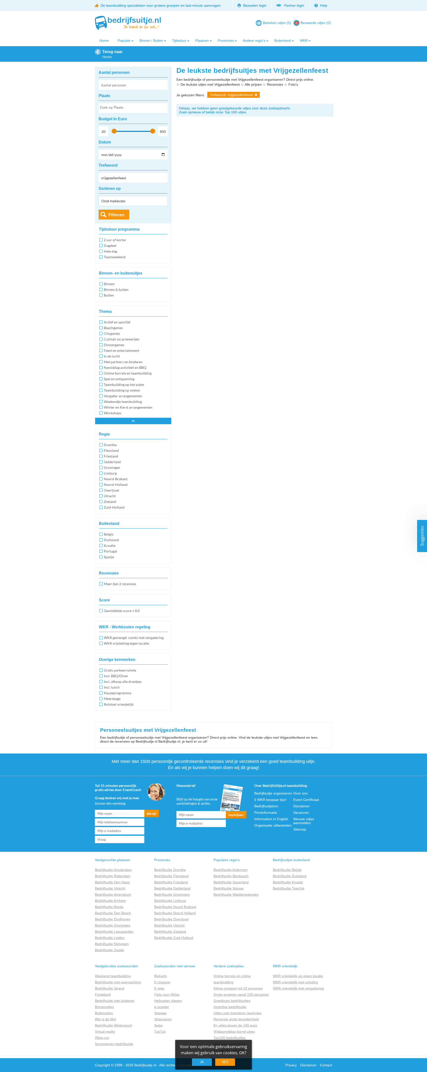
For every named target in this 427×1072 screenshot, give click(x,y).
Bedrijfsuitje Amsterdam (113, 870)
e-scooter (161, 1007)
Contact (326, 1065)
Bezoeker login (254, 5)
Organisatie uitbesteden (273, 825)
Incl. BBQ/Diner (116, 676)
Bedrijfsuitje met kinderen (114, 1001)
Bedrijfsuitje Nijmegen (112, 944)
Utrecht (110, 496)
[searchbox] (133, 108)
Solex (158, 1025)
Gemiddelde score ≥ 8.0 (122, 611)
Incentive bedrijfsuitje (230, 1007)
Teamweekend (115, 257)
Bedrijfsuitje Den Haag (112, 882)
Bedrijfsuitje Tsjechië (288, 888)
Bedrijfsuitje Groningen (112, 925)
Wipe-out (102, 1038)
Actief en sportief (117, 322)
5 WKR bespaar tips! (270, 800)
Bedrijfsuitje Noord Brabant (175, 907)
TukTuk (160, 1031)
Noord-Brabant (116, 479)
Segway (160, 1013)
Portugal (110, 551)
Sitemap (299, 829)
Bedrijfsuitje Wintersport (113, 1025)
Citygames (112, 333)
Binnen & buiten (116, 289)
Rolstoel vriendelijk (118, 704)
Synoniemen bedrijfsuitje (114, 1044)
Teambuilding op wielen (122, 390)
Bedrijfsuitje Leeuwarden (114, 931)
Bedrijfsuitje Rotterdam (112, 876)
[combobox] (133, 108)
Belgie (108, 534)
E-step (159, 988)
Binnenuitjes (104, 1007)
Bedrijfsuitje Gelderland (172, 888)
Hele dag (110, 251)
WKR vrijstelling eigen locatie (126, 643)
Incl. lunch (112, 687)
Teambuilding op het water (124, 384)
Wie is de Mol (105, 1019)
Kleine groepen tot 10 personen (238, 988)
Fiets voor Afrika (166, 994)
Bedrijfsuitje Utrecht (110, 888)
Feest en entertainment (121, 350)
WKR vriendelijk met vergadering (298, 988)
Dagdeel (110, 245)
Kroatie (109, 545)
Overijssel (111, 490)
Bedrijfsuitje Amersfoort (113, 894)
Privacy (291, 1065)
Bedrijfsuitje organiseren (273, 793)
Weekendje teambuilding (123, 401)
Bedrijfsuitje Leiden (110, 938)
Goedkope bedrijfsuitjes (232, 1001)
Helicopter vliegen (168, 1001)
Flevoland (111, 450)
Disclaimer (301, 806)
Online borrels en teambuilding (127, 373)
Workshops (112, 413)
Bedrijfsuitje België (287, 870)
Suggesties (422, 536)
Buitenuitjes (104, 1013)
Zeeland (110, 501)
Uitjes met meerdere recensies (237, 1013)
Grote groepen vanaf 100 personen (241, 994)
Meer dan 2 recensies (120, 584)
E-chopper (162, 982)
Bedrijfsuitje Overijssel (171, 919)
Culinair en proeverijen (121, 339)
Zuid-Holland (114, 507)
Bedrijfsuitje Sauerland (231, 882)
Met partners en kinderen (123, 362)
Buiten (109, 295)
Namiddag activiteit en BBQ (125, 367)
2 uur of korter (115, 240)
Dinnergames (114, 345)
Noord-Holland (116, 484)
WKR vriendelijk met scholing (295, 982)
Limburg (110, 473)
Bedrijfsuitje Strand (109, 988)
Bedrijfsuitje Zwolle (109, 950)
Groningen (112, 467)
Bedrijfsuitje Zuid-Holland (173, 938)
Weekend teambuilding (113, 976)
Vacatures (301, 812)
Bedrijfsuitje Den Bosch (113, 913)
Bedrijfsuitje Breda (109, 907)
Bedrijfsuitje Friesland (171, 882)
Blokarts (160, 976)
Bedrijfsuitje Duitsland (289, 876)
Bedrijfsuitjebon (266, 806)
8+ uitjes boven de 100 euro (235, 1025)
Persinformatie (265, 812)
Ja (202, 1062)
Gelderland (112, 462)
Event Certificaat (306, 800)
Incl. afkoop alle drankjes (123, 681)
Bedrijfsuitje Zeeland (170, 931)
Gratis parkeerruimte (120, 670)
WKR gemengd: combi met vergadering (134, 637)
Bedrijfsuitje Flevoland (171, 876)
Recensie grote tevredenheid (236, 1019)
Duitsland (111, 540)
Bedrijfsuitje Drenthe (170, 870)
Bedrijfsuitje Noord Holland (175, 913)
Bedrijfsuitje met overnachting (118, 982)
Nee (225, 1062)
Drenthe (110, 445)
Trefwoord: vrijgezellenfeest (232, 95)
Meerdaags (112, 698)
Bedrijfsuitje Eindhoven (112, 919)
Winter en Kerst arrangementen (128, 407)
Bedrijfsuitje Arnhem (110, 901)
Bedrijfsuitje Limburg (170, 901)
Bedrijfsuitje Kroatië (288, 882)
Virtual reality (105, 1031)
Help (323, 5)
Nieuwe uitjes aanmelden (303, 821)
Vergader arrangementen (123, 396)
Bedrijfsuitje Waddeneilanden (236, 894)
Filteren (116, 214)
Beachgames (113, 328)
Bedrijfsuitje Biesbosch (231, 876)
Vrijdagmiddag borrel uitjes (234, 1031)
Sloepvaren (163, 1019)
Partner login (293, 5)
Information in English (271, 819)
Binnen (109, 284)
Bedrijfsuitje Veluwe (229, 888)
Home (104, 40)
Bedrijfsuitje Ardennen (231, 870)
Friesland (111, 456)
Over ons (300, 793)
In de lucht (112, 356)
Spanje (109, 557)
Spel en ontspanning (119, 379)
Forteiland (103, 994)
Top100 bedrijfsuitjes (230, 1038)
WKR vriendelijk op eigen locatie (298, 976)
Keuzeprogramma (117, 693)
